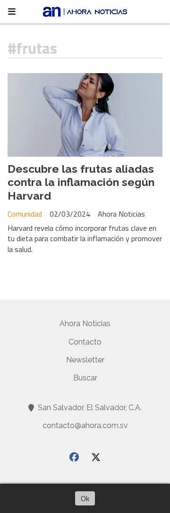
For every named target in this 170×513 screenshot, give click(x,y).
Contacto (85, 341)
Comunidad (25, 214)
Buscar (85, 377)
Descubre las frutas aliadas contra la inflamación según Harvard (81, 182)
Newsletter (85, 359)
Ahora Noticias (85, 323)
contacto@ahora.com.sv (85, 425)
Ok (85, 498)
